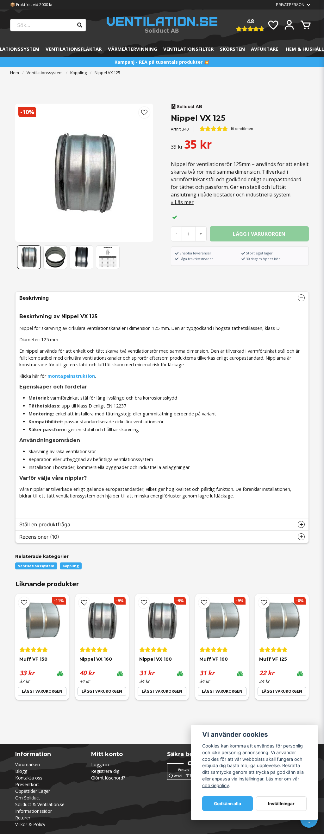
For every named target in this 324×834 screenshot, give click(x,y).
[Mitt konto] (289, 25)
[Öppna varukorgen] (305, 25)
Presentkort (27, 784)
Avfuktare (264, 49)
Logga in (100, 764)
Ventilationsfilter (188, 49)
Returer (22, 818)
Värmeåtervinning (132, 49)
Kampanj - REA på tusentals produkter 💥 (162, 62)
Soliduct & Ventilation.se (40, 804)
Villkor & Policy (30, 824)
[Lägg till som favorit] (273, 25)
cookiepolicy (215, 785)
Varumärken (27, 764)
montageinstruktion (71, 376)
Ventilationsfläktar (74, 49)
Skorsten (232, 49)
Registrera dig (105, 771)
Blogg (21, 771)
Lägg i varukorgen (42, 691)
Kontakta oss (28, 778)
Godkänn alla (227, 803)
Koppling (78, 72)
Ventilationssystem (45, 72)
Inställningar (281, 803)
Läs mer (184, 202)
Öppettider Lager (32, 791)
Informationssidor (33, 811)
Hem (14, 72)
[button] (144, 112)
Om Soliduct (27, 798)
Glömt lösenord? (108, 778)
